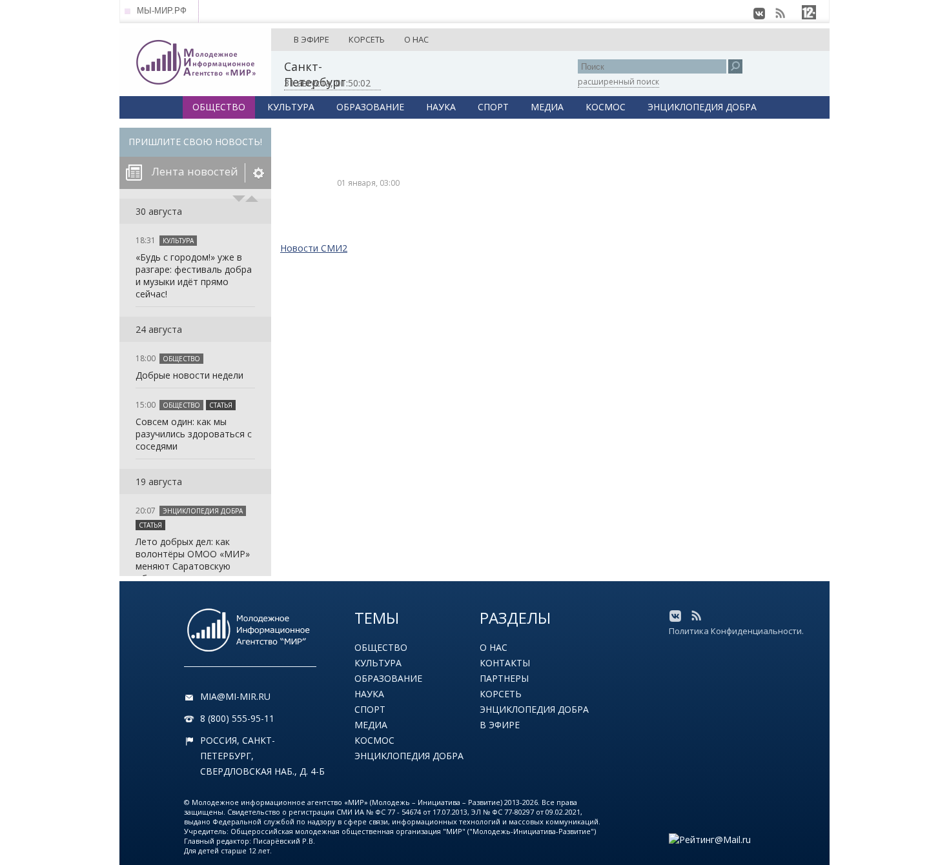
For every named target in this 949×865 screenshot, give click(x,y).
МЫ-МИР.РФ (162, 10)
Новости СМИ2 (313, 248)
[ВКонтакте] (759, 13)
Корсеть (501, 694)
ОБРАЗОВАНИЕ (370, 107)
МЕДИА (547, 107)
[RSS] (779, 13)
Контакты (505, 663)
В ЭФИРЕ (311, 39)
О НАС (416, 39)
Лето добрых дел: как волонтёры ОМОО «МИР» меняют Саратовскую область (193, 559)
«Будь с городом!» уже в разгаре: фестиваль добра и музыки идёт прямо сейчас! (194, 275)
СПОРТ (493, 107)
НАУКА (441, 107)
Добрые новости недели (189, 375)
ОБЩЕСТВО (218, 107)
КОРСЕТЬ (367, 39)
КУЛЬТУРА (290, 107)
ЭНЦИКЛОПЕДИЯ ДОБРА (702, 107)
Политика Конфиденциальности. (736, 631)
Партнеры (504, 678)
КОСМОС (606, 107)
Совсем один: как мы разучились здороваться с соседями (194, 433)
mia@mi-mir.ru (235, 696)
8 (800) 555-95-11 (237, 718)
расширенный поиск (618, 81)
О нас (493, 647)
